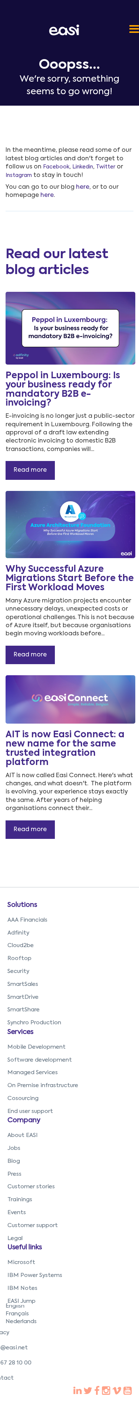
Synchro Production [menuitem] (34, 1022)
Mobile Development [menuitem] (36, 1047)
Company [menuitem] (23, 1120)
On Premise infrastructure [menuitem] (42, 1085)
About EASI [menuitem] (22, 1135)
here (82, 187)
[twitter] (87, 1391)
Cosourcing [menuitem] (23, 1098)
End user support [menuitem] (30, 1111)
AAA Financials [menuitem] (27, 920)
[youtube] (106, 1391)
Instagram (19, 175)
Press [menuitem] (14, 1174)
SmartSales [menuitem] (22, 984)
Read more (30, 470)
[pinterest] (97, 1391)
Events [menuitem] (16, 1212)
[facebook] (77, 1391)
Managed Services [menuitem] (32, 1072)
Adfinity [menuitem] (18, 933)
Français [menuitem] (17, 1313)
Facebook (56, 167)
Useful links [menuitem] (24, 1247)
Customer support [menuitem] (32, 1225)
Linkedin (82, 167)
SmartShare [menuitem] (23, 1009)
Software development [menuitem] (39, 1060)
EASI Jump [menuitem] (21, 1301)
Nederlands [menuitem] (21, 1321)
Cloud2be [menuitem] (20, 945)
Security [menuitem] (18, 971)
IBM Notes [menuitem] (22, 1288)
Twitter (105, 167)
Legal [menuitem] (15, 1238)
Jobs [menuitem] (13, 1148)
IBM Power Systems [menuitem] (34, 1275)
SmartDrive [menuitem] (23, 997)
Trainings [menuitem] (19, 1199)
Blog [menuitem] (13, 1161)
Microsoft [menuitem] (21, 1262)
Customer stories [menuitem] (31, 1186)
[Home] (65, 29)
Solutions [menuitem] (22, 905)
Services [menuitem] (20, 1032)
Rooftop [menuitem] (19, 958)
